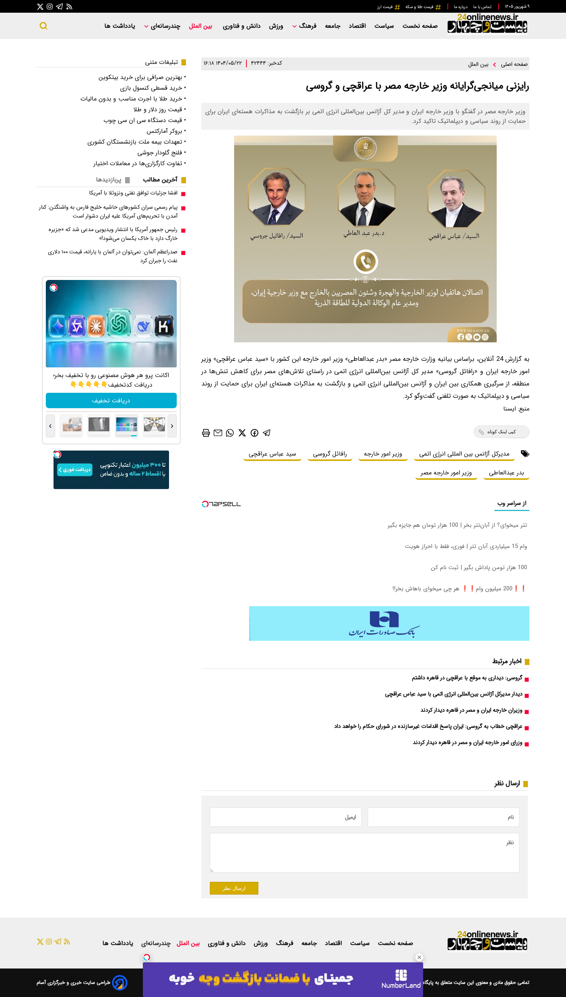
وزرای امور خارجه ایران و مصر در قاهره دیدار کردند (467, 742)
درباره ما (461, 6)
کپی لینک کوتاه (501, 431)
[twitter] (242, 432)
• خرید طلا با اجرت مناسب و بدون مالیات (133, 99)
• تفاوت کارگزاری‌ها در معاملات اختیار (140, 163)
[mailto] (218, 432)
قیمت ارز (385, 6)
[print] (206, 433)
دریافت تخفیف (111, 401)
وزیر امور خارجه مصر (446, 473)
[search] (43, 26)
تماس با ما (482, 6)
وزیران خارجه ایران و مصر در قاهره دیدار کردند (471, 710)
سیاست (385, 26)
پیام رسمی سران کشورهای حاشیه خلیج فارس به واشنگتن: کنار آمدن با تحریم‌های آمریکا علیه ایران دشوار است (108, 212)
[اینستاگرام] (49, 6)
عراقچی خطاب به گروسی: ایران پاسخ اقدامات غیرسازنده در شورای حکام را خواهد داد (428, 726)
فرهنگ (307, 26)
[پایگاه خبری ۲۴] (487, 34)
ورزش (277, 26)
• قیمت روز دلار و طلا (159, 109)
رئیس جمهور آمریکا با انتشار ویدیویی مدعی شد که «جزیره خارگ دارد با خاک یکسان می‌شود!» (113, 234)
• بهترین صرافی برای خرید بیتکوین (142, 77)
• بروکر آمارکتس (166, 131)
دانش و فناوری (243, 26)
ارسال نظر (234, 888)
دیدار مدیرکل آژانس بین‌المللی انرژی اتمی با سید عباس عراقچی (453, 694)
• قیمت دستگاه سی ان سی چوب (145, 120)
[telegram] (266, 432)
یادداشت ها (120, 26)
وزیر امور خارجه (383, 454)
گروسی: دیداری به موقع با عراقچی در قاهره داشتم (467, 678)
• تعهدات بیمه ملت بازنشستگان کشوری (136, 142)
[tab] (163, 179)
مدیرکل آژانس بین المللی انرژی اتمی (464, 454)
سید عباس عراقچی (272, 454)
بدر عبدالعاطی (506, 473)
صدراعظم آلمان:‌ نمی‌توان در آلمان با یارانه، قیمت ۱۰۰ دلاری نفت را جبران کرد (113, 256)
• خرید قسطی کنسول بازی (153, 88)
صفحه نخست (420, 26)
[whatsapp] (229, 432)
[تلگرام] (59, 6)
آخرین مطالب (160, 179)
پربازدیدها (108, 179)
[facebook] (254, 432)
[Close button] (419, 957)
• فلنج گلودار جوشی (161, 153)
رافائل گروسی (330, 454)
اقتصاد (358, 26)
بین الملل (201, 26)
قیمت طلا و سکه (420, 6)
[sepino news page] (389, 639)
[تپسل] (147, 957)
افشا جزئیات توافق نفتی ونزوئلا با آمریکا (133, 193)
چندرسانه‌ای (164, 26)
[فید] (69, 6)
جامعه (333, 26)
